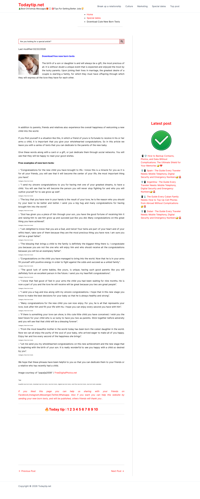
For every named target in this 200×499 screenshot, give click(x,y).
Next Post (117, 471)
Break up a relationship (109, 6)
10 (96, 409)
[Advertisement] (71, 102)
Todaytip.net (31, 4)
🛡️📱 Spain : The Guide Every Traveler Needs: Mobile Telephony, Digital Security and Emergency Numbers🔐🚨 (161, 173)
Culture (129, 6)
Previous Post (27, 471)
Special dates (159, 6)
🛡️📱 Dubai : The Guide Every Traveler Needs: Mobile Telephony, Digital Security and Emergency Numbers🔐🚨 (161, 214)
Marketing (142, 6)
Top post (174, 6)
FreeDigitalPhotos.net (66, 372)
